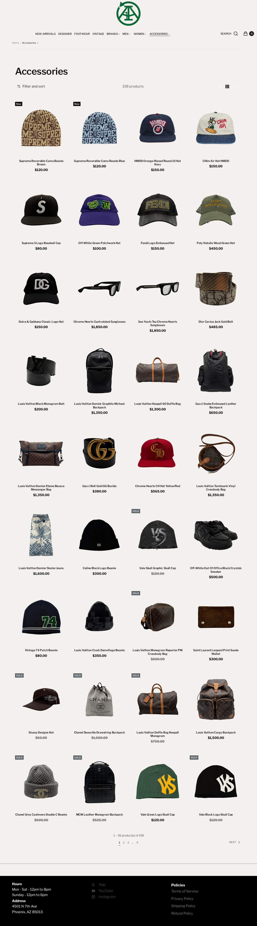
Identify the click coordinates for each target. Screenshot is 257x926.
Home (15, 42)
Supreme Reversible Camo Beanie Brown (41, 162)
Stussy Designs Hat (41, 732)
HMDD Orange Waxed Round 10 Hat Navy (157, 162)
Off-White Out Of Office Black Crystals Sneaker (216, 569)
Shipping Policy (183, 906)
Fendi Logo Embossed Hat (157, 243)
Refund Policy (182, 913)
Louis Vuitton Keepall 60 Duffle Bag (157, 403)
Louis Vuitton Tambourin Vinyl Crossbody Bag (216, 487)
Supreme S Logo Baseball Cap (41, 243)
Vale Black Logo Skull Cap (216, 814)
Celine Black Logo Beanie (99, 568)
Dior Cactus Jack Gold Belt (216, 321)
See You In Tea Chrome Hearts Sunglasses (157, 323)
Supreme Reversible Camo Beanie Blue (99, 161)
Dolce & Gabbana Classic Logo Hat (41, 321)
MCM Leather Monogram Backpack (99, 814)
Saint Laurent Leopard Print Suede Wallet (215, 651)
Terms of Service (184, 891)
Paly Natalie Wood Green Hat (216, 243)
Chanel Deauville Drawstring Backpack (99, 732)
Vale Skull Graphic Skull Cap (157, 568)
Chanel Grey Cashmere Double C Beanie (41, 814)
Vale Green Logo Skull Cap (158, 814)
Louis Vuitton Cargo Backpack (216, 732)
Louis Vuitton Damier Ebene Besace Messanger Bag (41, 487)
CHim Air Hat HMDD (216, 161)
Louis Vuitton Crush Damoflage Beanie (99, 650)
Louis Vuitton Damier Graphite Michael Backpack (99, 405)
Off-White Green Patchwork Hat (99, 243)
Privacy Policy (182, 899)
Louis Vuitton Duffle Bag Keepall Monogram (158, 734)
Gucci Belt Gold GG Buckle (99, 486)
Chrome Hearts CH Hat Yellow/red (157, 486)
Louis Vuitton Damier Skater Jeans (41, 568)
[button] (31, 86)
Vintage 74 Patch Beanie (41, 650)
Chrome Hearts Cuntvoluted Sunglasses (99, 321)
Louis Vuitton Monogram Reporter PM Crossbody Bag (158, 651)
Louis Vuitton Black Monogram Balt (41, 403)
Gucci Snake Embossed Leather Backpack (215, 405)
